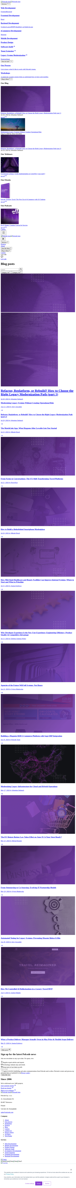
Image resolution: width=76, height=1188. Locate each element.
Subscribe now (6, 1075)
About (7, 1120)
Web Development (10, 1144)
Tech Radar (8, 1136)
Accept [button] (39, 1183)
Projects (7, 1125)
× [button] (71, 1169)
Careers (7, 1129)
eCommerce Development (13, 1151)
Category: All (5, 272)
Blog (6, 1127)
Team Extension (10, 1152)
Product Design (9, 1147)
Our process (8, 1122)
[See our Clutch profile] (4, 1159)
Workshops (8, 1123)
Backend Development (12, 1156)
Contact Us (8, 1130)
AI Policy (8, 1134)
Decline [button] (47, 1183)
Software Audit (9, 1149)
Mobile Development (11, 1145)
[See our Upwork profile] (4, 1163)
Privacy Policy (9, 1174)
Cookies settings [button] (29, 1183)
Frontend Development (12, 1154)
